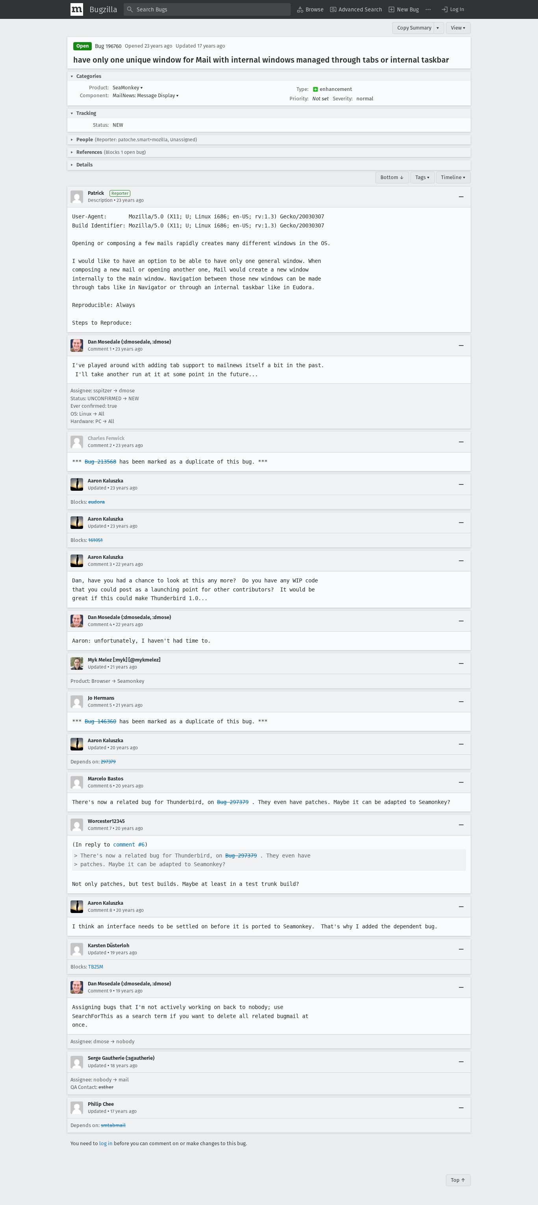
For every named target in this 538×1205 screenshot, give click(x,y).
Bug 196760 (108, 46)
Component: (94, 95)
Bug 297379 (233, 802)
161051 (95, 540)
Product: (99, 88)
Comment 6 (100, 786)
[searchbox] (207, 9)
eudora (96, 502)
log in (106, 1143)
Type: (302, 89)
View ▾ (458, 28)
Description (100, 200)
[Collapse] (461, 196)
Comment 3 (100, 564)
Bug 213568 (100, 461)
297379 (108, 762)
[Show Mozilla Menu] (76, 9)
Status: (101, 125)
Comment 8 (100, 910)
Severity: (342, 99)
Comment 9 (100, 991)
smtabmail (113, 1125)
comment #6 (129, 844)
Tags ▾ (423, 177)
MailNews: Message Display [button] (146, 95)
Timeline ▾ (453, 177)
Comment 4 (100, 624)
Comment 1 (99, 349)
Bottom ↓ (392, 177)
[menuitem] (310, 9)
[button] (453, 9)
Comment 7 (99, 828)
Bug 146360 (100, 721)
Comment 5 (100, 705)
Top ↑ (458, 1180)
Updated (97, 488)
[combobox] (207, 9)
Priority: (298, 99)
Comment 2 (100, 445)
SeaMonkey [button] (128, 88)
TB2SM (95, 967)
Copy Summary (414, 28)
